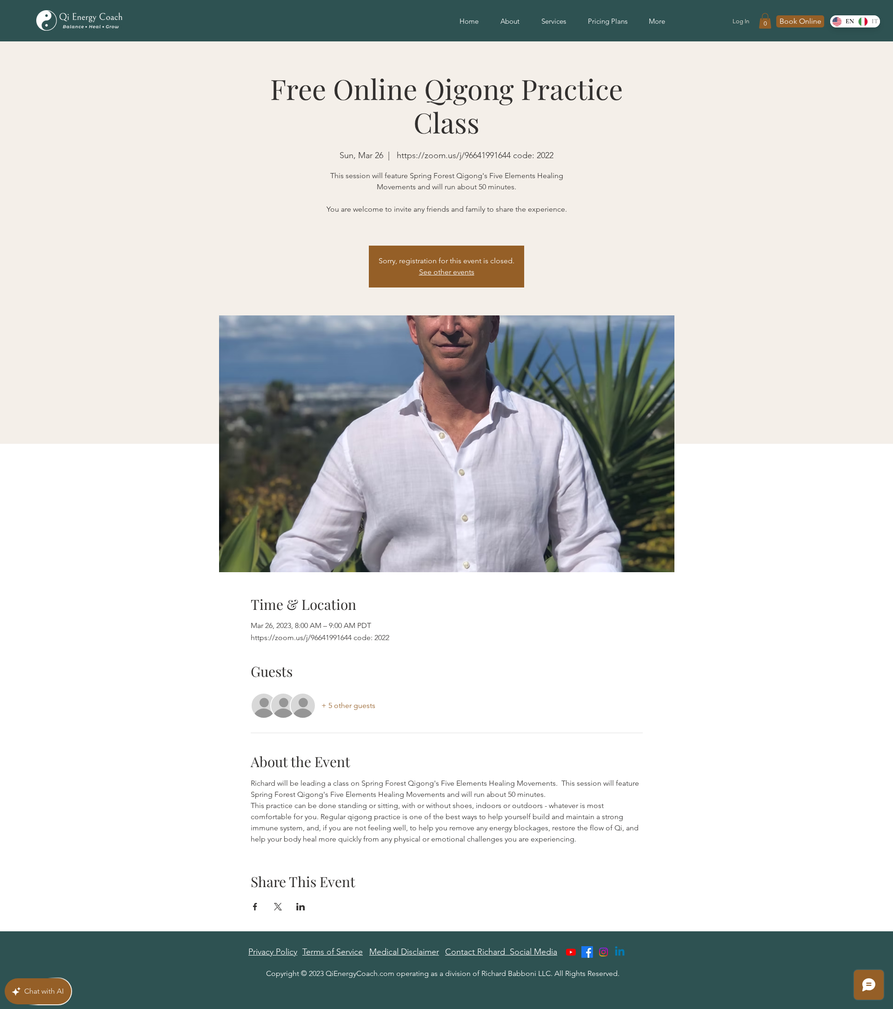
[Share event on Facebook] (255, 906)
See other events (446, 271)
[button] (765, 20)
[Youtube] (571, 952)
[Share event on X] (277, 906)
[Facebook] (587, 952)
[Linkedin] (620, 952)
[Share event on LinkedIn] (300, 906)
